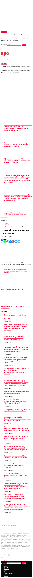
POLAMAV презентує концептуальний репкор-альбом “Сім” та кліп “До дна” (15, 401)
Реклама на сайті (8, 29)
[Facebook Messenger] (10, 241)
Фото (5, 26)
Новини (6, 22)
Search (24, 44)
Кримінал (6, 25)
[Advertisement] (16, 92)
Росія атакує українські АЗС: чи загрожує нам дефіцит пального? (15, 456)
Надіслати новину (9, 27)
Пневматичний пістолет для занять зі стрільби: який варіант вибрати (17, 410)
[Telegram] (16, 241)
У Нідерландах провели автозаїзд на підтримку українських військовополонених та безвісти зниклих (16, 371)
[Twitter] (18, 241)
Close (2, 561)
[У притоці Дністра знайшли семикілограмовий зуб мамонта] (18, 207)
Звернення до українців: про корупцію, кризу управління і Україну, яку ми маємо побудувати (16, 448)
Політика (6, 23)
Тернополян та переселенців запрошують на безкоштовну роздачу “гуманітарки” (14, 337)
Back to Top (4, 560)
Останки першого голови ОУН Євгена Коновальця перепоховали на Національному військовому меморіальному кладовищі (17, 506)
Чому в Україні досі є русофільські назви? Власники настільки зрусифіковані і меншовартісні (16, 438)
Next (6, 217)
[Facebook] (2, 241)
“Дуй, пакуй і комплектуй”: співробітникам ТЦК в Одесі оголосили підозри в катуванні (17, 160)
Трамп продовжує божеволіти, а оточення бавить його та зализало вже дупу (16, 316)
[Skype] (7, 241)
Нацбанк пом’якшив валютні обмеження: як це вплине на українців (14, 465)
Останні (6, 16)
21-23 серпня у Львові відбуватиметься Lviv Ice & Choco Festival (15, 475)
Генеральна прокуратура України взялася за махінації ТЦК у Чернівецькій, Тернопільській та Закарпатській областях (16, 485)
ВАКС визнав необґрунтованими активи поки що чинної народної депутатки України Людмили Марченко (15, 327)
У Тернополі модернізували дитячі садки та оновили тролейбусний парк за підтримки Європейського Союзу (16, 359)
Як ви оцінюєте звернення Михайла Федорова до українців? (16, 392)
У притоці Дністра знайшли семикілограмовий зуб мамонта (15, 214)
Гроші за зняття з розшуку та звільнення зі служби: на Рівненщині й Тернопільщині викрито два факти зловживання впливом (18, 127)
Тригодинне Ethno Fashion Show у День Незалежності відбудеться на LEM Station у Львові (17, 418)
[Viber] (13, 241)
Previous (3, 217)
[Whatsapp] (4, 241)
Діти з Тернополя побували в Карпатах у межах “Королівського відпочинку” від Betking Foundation (17, 144)
